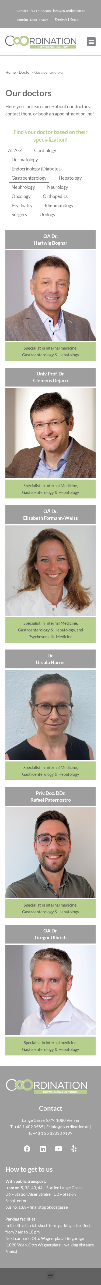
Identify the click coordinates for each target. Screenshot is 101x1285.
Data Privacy (39, 20)
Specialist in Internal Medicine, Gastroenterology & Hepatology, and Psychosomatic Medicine (50, 630)
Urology (47, 214)
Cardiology (45, 150)
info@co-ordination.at (70, 1126)
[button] (91, 41)
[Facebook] (27, 1148)
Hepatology (70, 178)
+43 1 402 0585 (28, 1126)
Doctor (25, 72)
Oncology (21, 196)
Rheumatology (59, 205)
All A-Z (15, 150)
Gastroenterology (29, 178)
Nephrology (23, 187)
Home (10, 72)
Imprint (22, 20)
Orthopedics (55, 196)
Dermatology (25, 159)
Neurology (57, 187)
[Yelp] (74, 1148)
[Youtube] (58, 1148)
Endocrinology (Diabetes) (37, 169)
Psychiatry (22, 205)
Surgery (19, 214)
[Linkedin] (43, 1148)
